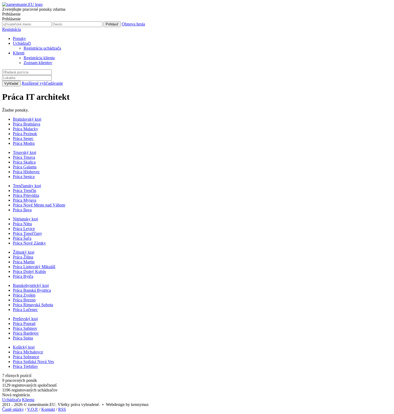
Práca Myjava (24, 200)
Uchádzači (22, 43)
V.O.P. (32, 409)
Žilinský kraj (23, 252)
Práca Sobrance (26, 356)
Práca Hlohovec (26, 171)
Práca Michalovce (28, 352)
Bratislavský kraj (27, 119)
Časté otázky (13, 409)
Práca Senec (23, 138)
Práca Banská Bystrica (32, 290)
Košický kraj (24, 347)
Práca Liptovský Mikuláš (34, 266)
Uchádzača (11, 399)
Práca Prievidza (26, 195)
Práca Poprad (24, 323)
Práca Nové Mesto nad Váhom (39, 205)
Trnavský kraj (24, 152)
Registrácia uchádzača (42, 48)
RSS (62, 409)
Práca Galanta (24, 167)
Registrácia (11, 29)
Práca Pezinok (25, 133)
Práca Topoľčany (27, 233)
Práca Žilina (23, 257)
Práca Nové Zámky (29, 243)
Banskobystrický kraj (31, 285)
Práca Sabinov (25, 328)
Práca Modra (24, 143)
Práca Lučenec (25, 309)
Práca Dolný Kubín (29, 271)
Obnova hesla (133, 24)
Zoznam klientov (38, 62)
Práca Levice (24, 228)
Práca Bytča (23, 276)
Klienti (18, 53)
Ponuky (19, 38)
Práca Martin (24, 262)
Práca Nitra (22, 223)
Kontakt (48, 409)
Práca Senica (24, 176)
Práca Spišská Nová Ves (33, 361)
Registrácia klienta (39, 58)
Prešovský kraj (25, 318)
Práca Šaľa (22, 238)
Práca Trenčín (24, 190)
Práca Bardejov (26, 333)
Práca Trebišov (25, 366)
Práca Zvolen (24, 295)
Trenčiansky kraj (27, 185)
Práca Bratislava (26, 124)
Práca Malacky (25, 129)
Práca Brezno (24, 300)
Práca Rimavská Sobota (33, 304)
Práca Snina (23, 338)
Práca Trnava (24, 157)
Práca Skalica (24, 162)
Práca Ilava (22, 210)
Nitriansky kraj (25, 219)
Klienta (28, 399)
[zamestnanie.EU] (22, 4)
